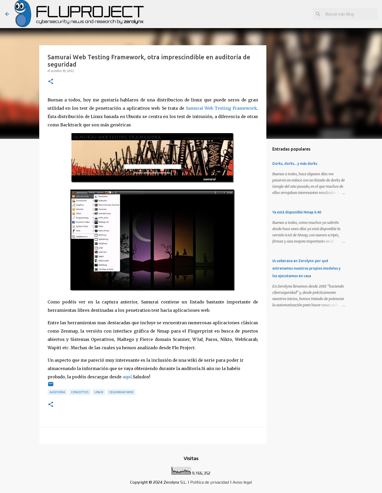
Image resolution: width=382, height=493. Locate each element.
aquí (127, 376)
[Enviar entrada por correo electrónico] (51, 386)
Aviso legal (242, 482)
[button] (51, 81)
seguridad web (121, 392)
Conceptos (80, 392)
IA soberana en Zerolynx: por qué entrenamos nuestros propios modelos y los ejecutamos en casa (306, 268)
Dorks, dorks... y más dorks (294, 163)
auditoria (57, 392)
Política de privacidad (209, 482)
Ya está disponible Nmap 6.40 (296, 212)
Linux (99, 392)
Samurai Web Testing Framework (221, 108)
